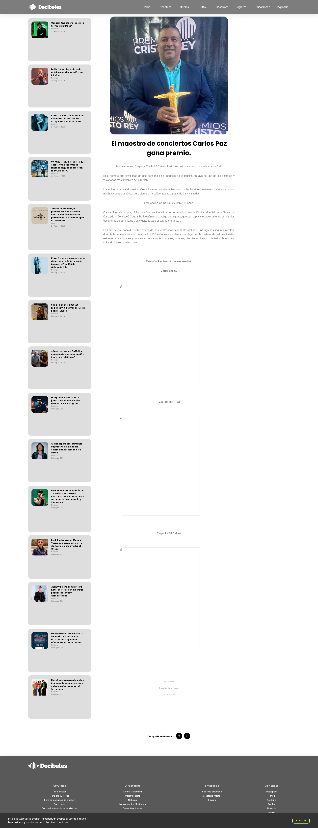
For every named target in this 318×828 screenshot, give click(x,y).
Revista (212, 800)
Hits (203, 7)
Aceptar (301, 820)
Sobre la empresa (212, 791)
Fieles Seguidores (132, 808)
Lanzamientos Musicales (132, 804)
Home (147, 7)
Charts (184, 7)
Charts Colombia (132, 791)
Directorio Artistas (212, 795)
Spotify (271, 804)
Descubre (222, 7)
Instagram (271, 791)
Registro (241, 7)
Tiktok (272, 795)
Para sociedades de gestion (59, 800)
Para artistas (59, 791)
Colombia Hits (132, 795)
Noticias (132, 800)
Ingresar (282, 7)
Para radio (59, 804)
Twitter (271, 812)
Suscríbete (263, 7)
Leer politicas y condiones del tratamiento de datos (38, 822)
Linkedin (271, 808)
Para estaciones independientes (59, 808)
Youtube (271, 800)
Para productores (59, 795)
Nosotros (165, 7)
